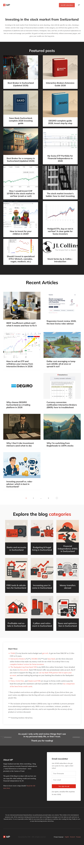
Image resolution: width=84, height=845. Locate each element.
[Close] (75, 395)
